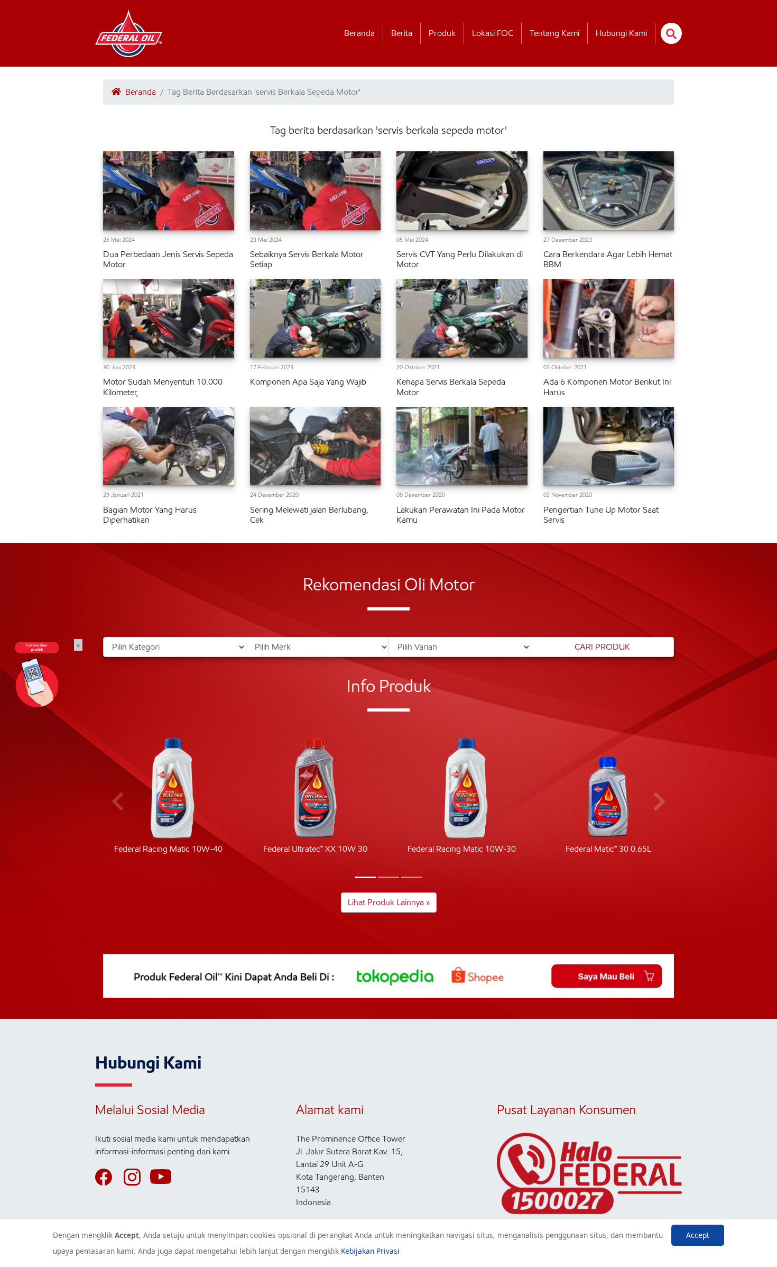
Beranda (359, 33)
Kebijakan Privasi (370, 1251)
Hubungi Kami (621, 33)
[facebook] (108, 1177)
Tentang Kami (554, 33)
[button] (365, 877)
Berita (401, 33)
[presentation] (117, 802)
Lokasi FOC (492, 33)
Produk (442, 33)
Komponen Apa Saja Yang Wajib (308, 382)
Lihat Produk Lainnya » (389, 902)
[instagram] (137, 1177)
